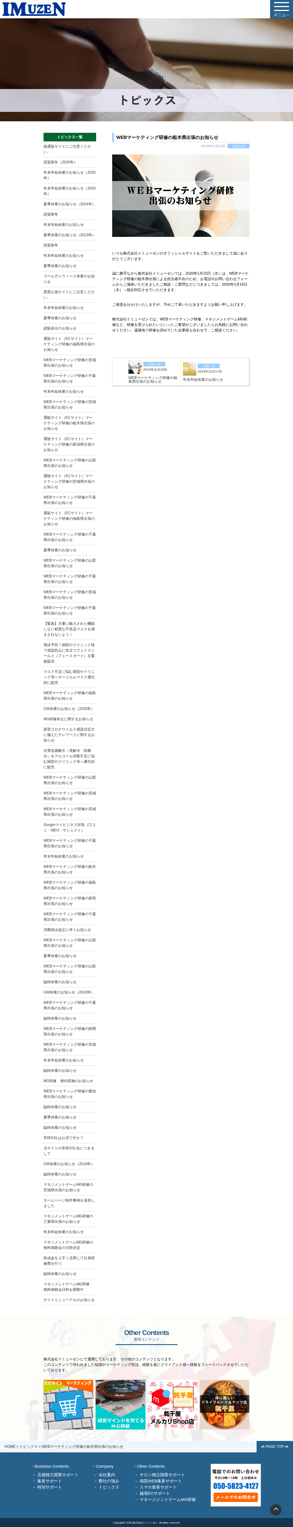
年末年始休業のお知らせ (63, 225)
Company (104, 1466)
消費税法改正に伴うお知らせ (67, 930)
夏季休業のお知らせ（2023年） (69, 235)
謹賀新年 (50, 214)
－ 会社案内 (104, 1475)
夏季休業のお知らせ (59, 266)
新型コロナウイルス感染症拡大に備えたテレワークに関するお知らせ (69, 734)
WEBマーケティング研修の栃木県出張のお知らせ (69, 869)
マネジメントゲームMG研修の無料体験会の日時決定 (68, 1245)
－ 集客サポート (47, 1481)
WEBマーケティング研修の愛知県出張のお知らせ (69, 1094)
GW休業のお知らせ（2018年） (69, 1164)
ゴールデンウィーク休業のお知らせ (69, 279)
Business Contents (51, 1466)
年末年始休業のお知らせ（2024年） (69, 191)
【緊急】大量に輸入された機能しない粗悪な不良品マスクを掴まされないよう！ (69, 629)
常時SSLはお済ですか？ (63, 1138)
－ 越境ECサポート (152, 1493)
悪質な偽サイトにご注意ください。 (69, 294)
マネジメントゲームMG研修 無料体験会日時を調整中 (68, 1286)
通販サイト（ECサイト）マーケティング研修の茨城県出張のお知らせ (69, 481)
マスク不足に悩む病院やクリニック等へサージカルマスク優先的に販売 (69, 677)
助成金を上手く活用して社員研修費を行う (69, 1260)
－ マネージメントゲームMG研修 (165, 1499)
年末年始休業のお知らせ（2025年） (69, 175)
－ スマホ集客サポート (155, 1487)
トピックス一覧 (70, 137)
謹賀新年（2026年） (60, 162)
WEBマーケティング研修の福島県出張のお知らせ (69, 695)
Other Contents (150, 1466)
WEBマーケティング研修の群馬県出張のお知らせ (69, 901)
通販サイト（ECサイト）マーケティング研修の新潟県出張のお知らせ (69, 444)
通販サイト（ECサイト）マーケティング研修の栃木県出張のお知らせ (69, 423)
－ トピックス (106, 1487)
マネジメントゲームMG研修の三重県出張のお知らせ (68, 1219)
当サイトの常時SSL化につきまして (69, 1151)
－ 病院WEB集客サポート (158, 1481)
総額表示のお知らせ (59, 328)
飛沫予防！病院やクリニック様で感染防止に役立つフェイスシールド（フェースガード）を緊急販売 (69, 653)
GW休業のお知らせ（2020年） (69, 709)
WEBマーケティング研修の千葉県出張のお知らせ (69, 378)
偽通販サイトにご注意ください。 (67, 149)
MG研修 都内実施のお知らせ (68, 1081)
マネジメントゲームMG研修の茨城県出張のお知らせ (68, 1187)
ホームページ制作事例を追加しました (69, 1203)
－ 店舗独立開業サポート (55, 1475)
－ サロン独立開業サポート (159, 1475)
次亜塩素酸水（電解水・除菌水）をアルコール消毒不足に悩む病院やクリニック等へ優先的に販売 (69, 759)
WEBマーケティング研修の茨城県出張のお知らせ (69, 362)
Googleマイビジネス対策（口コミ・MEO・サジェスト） (69, 827)
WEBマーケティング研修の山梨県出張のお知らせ (69, 463)
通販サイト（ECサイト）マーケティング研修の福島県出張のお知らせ (69, 344)
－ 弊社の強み (106, 1481)
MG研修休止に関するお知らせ (68, 719)
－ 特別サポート (47, 1487)
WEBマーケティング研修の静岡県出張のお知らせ (69, 1031)
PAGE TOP (275, 1446)
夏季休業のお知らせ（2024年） (69, 204)
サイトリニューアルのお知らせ (69, 1300)
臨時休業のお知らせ (59, 982)
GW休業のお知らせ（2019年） (69, 992)
